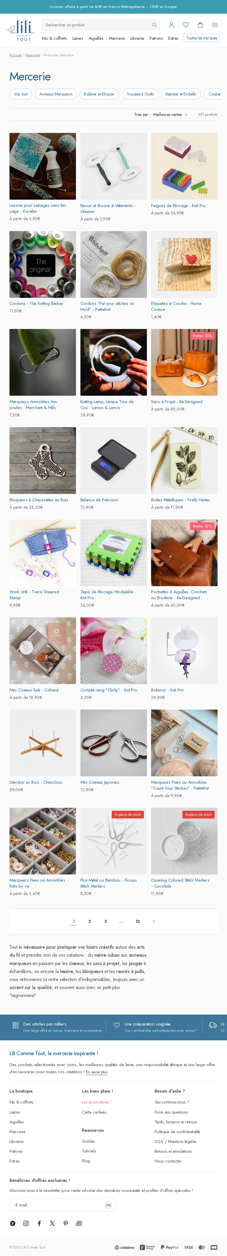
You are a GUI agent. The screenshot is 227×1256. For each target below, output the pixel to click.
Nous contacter (168, 1161)
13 (137, 921)
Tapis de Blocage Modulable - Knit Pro (108, 595)
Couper (214, 94)
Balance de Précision (99, 500)
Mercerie (117, 38)
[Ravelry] (12, 1223)
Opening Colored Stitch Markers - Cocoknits (180, 883)
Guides (88, 1141)
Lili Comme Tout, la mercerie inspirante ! (53, 1053)
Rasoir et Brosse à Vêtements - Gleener (108, 208)
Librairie (137, 38)
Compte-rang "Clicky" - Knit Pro (109, 690)
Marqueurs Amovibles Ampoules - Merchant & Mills (33, 404)
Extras (173, 38)
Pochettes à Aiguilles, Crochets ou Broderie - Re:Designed (179, 595)
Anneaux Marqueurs (55, 94)
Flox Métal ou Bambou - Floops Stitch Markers (108, 883)
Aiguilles (96, 38)
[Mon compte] (171, 24)
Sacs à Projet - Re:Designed (176, 401)
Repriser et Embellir (181, 94)
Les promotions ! (96, 1102)
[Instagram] (26, 1223)
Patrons (156, 38)
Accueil (15, 55)
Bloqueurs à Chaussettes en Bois (38, 500)
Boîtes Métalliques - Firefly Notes (180, 500)
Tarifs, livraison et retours (176, 1122)
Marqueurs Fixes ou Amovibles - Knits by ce (38, 883)
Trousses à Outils (140, 94)
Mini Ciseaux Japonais (99, 782)
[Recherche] (154, 25)
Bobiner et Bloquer (99, 94)
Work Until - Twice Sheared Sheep (34, 595)
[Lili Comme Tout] (20, 30)
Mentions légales (182, 1141)
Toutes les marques (201, 38)
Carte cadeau (94, 1112)
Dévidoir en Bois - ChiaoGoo (35, 782)
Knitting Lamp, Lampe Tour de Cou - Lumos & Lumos (107, 404)
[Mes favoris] (185, 24)
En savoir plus (96, 1072)
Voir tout (20, 94)
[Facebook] (39, 1223)
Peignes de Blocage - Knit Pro (178, 205)
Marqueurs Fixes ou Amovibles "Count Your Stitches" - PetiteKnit (180, 785)
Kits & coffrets (54, 38)
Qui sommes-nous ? (172, 1102)
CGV (159, 1141)
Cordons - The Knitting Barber (36, 303)
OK (108, 1205)
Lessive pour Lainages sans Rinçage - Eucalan (38, 208)
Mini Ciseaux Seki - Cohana (33, 690)
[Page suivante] (153, 921)
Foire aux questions (171, 1112)
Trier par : (142, 114)
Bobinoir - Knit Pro (167, 690)
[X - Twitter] (52, 1223)
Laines (77, 38)
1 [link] (74, 921)
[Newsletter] (79, 1223)
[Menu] (214, 24)
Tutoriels (89, 1151)
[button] (200, 24)
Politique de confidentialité (177, 1131)
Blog (86, 1161)
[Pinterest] (65, 1223)
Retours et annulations (173, 1151)
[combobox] (100, 25)
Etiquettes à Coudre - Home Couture (176, 306)
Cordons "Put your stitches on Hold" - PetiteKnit (107, 306)
